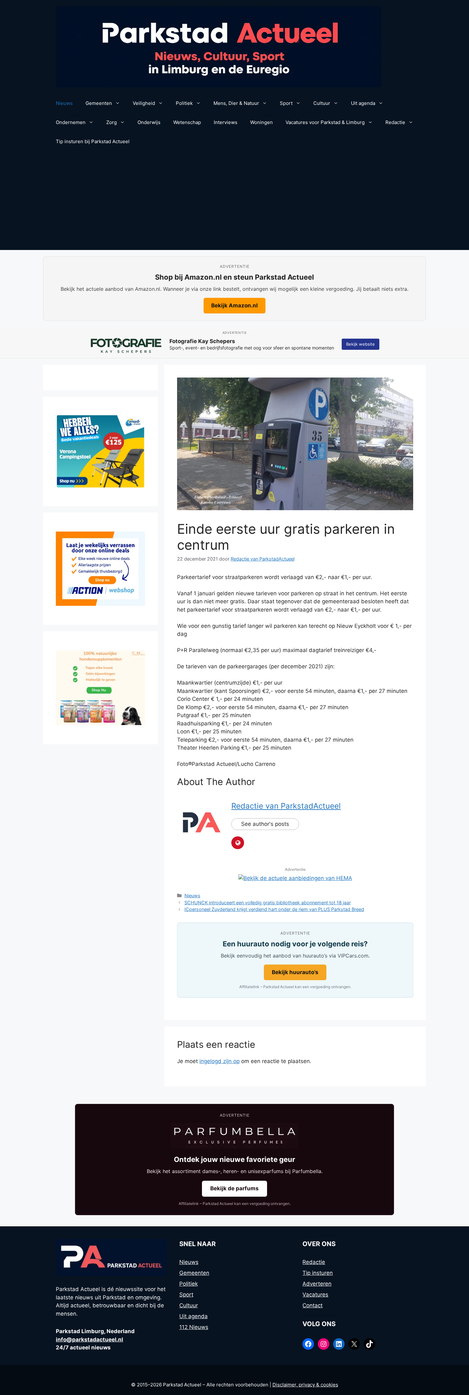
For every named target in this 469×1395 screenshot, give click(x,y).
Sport (286, 103)
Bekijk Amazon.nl (234, 305)
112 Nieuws (193, 1327)
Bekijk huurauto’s (295, 972)
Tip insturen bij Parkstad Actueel (93, 141)
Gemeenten (99, 103)
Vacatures (315, 1294)
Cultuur (321, 103)
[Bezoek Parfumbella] (234, 1136)
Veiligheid (144, 103)
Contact (312, 1305)
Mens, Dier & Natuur (236, 103)
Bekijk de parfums (234, 1188)
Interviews (225, 122)
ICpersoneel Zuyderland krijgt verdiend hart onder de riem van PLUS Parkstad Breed (274, 909)
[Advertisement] (234, 202)
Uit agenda (363, 103)
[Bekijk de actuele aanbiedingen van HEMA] (295, 878)
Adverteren (316, 1284)
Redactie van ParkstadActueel (286, 806)
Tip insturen (317, 1273)
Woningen (261, 122)
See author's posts (265, 824)
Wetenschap (187, 122)
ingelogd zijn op (219, 1061)
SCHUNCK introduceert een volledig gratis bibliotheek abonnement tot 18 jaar (267, 902)
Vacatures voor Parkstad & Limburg (325, 122)
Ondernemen (71, 122)
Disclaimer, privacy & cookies (305, 1385)
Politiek (184, 103)
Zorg (111, 122)
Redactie (395, 122)
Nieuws (64, 103)
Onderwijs (149, 122)
